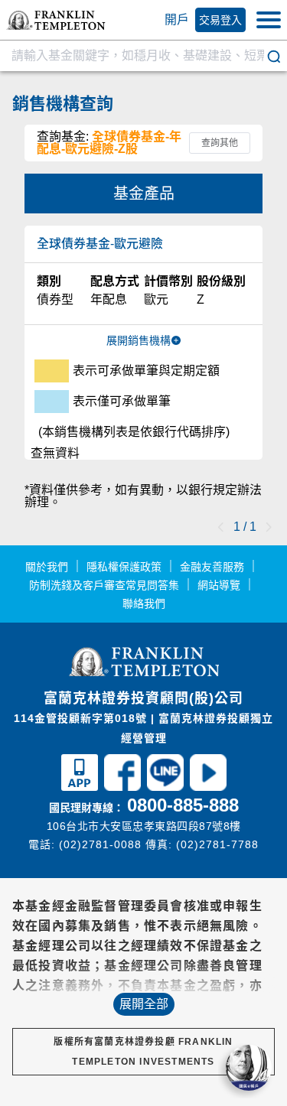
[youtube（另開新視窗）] (208, 783)
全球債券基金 (100, 243)
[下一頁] (269, 527)
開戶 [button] (177, 19)
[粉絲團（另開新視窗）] (122, 783)
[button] (56, 20)
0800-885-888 (183, 805)
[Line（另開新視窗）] (165, 783)
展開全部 (143, 1003)
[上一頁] (221, 527)
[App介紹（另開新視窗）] (79, 783)
